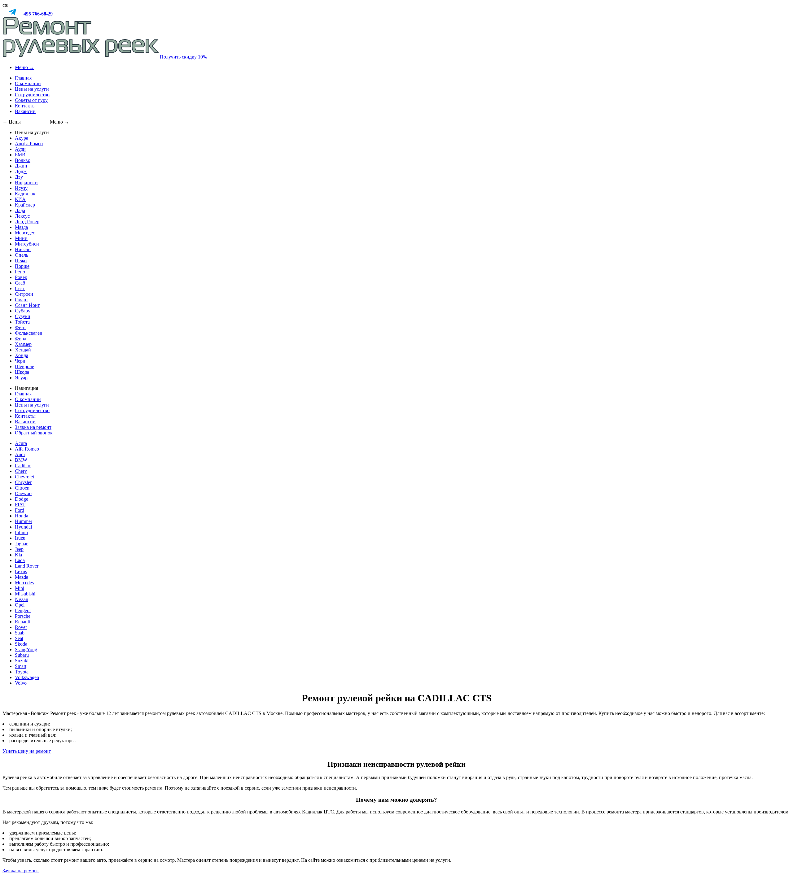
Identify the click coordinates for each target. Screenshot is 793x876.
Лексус (22, 216)
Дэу (19, 177)
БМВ (20, 154)
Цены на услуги (32, 89)
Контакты (25, 105)
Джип (21, 165)
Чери (20, 361)
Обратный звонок (34, 432)
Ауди (20, 149)
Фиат (20, 327)
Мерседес (25, 232)
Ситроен (24, 294)
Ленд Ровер (27, 221)
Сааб (20, 282)
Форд (20, 338)
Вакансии (25, 111)
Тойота (22, 322)
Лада (20, 210)
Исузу (21, 188)
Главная (23, 78)
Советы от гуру (31, 100)
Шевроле (24, 366)
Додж (21, 171)
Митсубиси (27, 243)
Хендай (23, 349)
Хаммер (23, 344)
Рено (20, 271)
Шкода (22, 372)
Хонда (21, 355)
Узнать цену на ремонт (26, 751)
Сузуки (22, 316)
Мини (21, 238)
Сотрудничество (32, 94)
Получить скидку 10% (183, 56)
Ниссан (23, 249)
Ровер (21, 277)
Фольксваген (28, 333)
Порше (22, 266)
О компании (28, 83)
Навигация (26, 388)
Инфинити (26, 182)
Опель (21, 255)
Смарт (21, 299)
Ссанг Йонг (27, 305)
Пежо (21, 260)
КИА (20, 199)
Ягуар (21, 377)
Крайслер (25, 204)
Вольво (22, 160)
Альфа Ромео (29, 143)
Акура (21, 138)
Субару (22, 310)
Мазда (21, 227)
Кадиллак (25, 193)
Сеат (20, 288)
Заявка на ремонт (33, 427)
